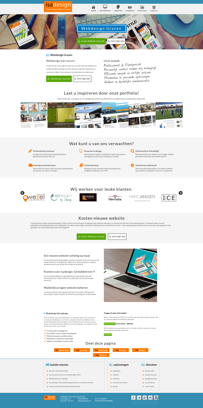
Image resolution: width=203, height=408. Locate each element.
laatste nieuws (59, 364)
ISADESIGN (130, 11)
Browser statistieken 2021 (58, 371)
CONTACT (154, 11)
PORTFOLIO (142, 11)
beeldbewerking (151, 379)
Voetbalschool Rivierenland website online (64, 386)
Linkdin (150, 398)
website (115, 375)
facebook (133, 398)
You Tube (156, 398)
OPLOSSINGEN (105, 11)
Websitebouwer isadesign (58, 379)
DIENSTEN (118, 11)
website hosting (150, 375)
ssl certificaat (150, 382)
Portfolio (107, 335)
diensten (151, 364)
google (140, 350)
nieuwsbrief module (120, 382)
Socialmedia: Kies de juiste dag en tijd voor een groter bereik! (71, 382)
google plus (145, 398)
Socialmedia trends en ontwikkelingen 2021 (65, 375)
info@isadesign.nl (84, 401)
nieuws (121, 350)
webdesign (62, 350)
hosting (101, 355)
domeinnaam (149, 371)
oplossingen (121, 364)
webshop (101, 350)
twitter (139, 398)
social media (149, 386)
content (81, 350)
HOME (93, 11)
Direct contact (109, 324)
